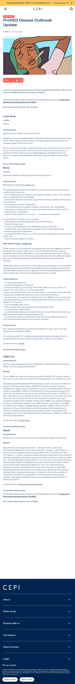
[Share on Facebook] (13, 80)
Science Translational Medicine (30, 484)
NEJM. (22, 343)
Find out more (60, 3)
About (6, 600)
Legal (6, 659)
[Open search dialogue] (71, 9)
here (23, 164)
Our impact (9, 635)
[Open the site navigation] (5, 8)
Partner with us (11, 623)
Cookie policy (14, 674)
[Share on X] (21, 80)
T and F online (24, 420)
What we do (9, 611)
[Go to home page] (49, 9)
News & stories (11, 647)
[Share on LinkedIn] (17, 80)
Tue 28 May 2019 (28, 185)
